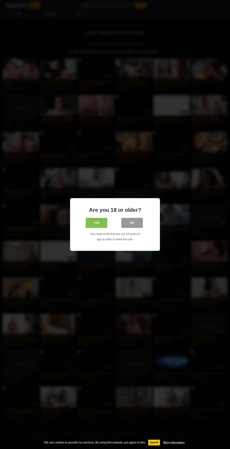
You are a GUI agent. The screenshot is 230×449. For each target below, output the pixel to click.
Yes (97, 222)
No (132, 222)
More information (174, 442)
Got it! (154, 442)
